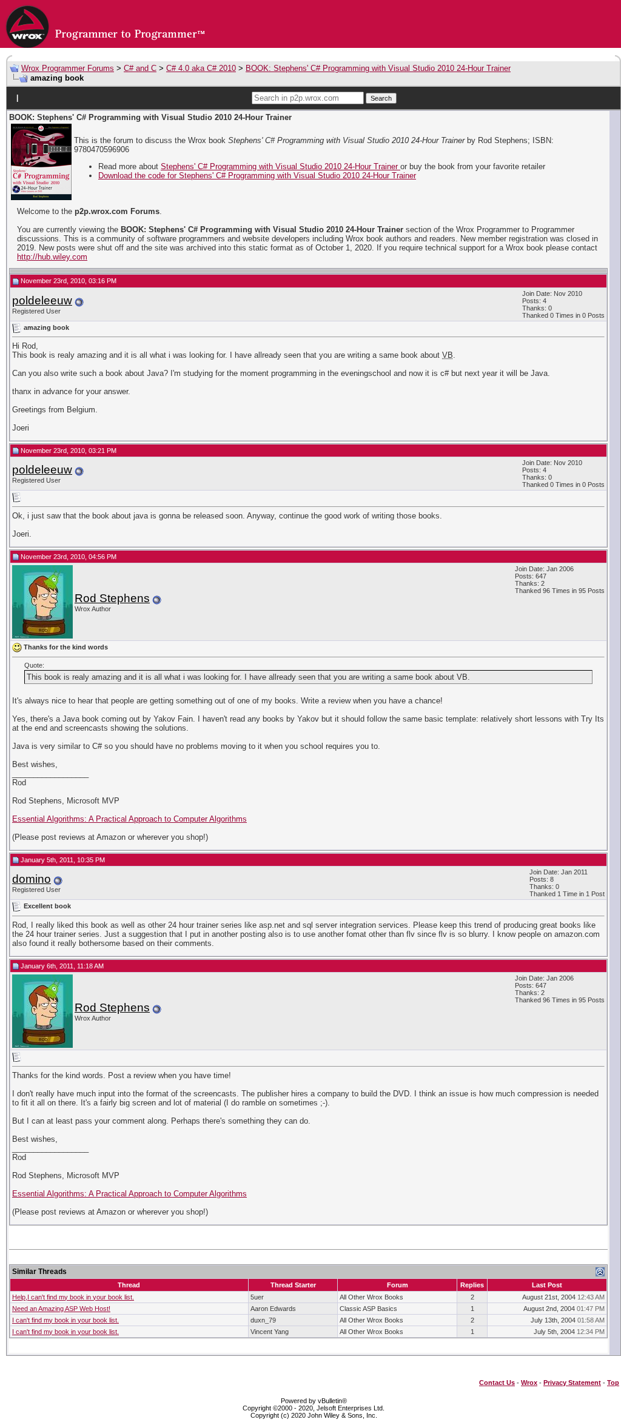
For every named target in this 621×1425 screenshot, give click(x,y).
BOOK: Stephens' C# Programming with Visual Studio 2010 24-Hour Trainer (378, 68)
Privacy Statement (572, 1382)
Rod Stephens (112, 598)
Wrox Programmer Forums (67, 68)
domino (31, 879)
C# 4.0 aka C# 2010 (201, 68)
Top (613, 1382)
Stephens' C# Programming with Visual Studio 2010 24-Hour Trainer (280, 166)
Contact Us (497, 1382)
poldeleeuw (42, 300)
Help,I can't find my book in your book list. (73, 1297)
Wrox (529, 1382)
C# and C (140, 68)
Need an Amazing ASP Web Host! (61, 1308)
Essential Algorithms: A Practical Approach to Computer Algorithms (129, 818)
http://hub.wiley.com (52, 256)
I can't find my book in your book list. (65, 1320)
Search (381, 98)
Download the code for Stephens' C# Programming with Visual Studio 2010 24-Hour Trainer (257, 175)
